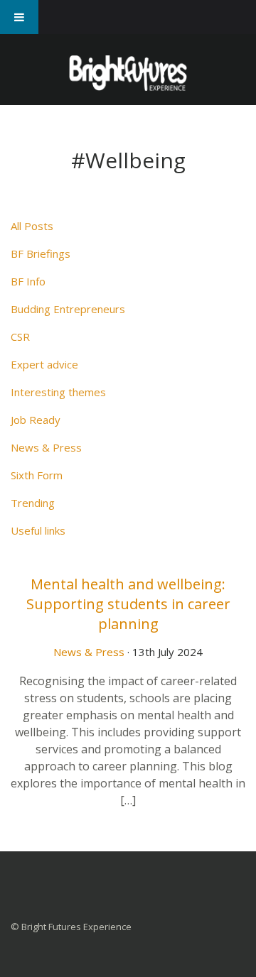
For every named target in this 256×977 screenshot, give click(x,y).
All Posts (32, 226)
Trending (33, 503)
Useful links (38, 530)
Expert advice (44, 364)
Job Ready (35, 420)
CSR (20, 336)
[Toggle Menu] (19, 17)
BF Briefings (40, 253)
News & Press (46, 447)
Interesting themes (58, 392)
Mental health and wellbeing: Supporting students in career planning (128, 603)
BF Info (28, 281)
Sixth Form (37, 475)
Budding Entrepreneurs (68, 309)
